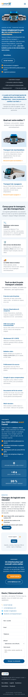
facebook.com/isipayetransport (13, 614)
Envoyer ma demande (14, 661)
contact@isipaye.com (14, 581)
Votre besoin (7, 647)
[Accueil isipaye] (6, 4)
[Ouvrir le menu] (24, 4)
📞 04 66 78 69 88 (14, 576)
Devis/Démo (7, 55)
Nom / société (7, 620)
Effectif (5, 640)
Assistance (18, 683)
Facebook (12, 686)
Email (5, 627)
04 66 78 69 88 (8, 60)
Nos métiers (5, 683)
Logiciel (12, 683)
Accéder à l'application (10, 611)
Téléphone (6, 634)
